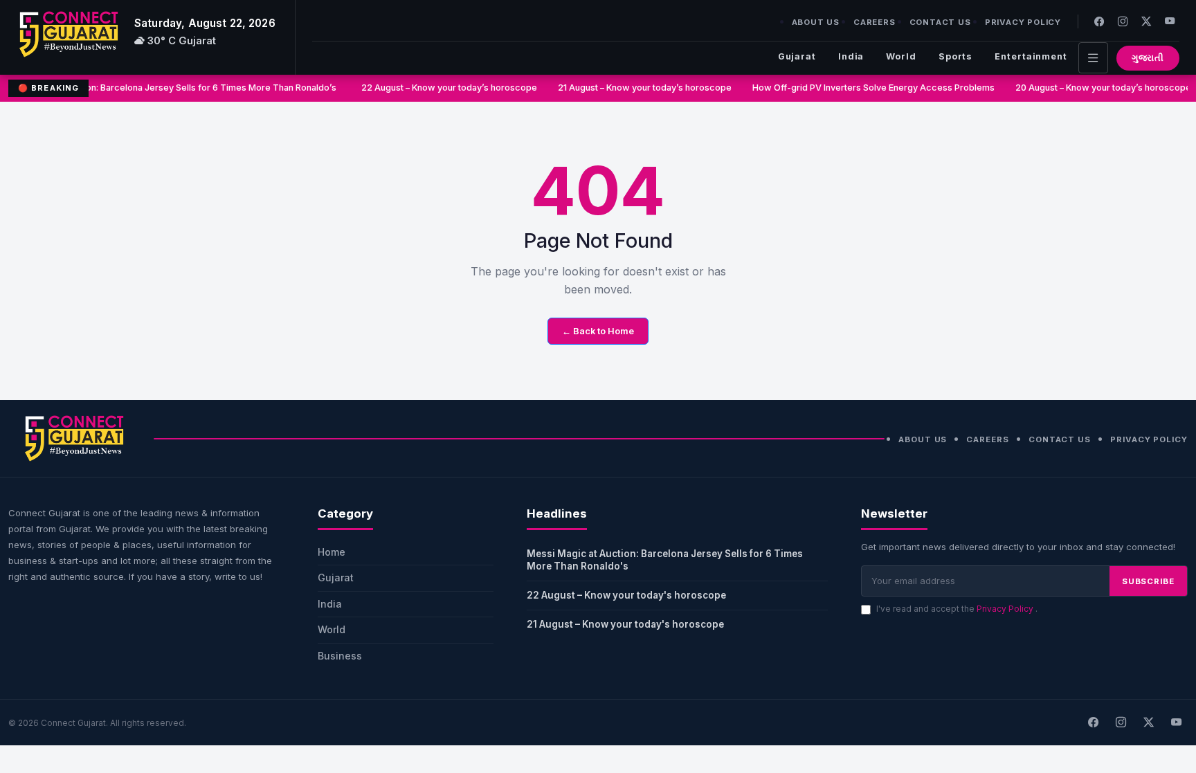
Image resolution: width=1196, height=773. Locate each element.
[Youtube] (1169, 21)
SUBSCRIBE (1148, 581)
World (901, 56)
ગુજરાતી (1148, 58)
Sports (955, 56)
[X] (1148, 722)
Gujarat (797, 56)
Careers (874, 22)
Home (331, 552)
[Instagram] (1122, 21)
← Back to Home (598, 331)
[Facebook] (1099, 21)
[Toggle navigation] (1093, 57)
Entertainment (1031, 56)
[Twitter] (1146, 21)
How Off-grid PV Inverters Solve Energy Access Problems (870, 87)
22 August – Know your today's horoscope (626, 595)
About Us (816, 22)
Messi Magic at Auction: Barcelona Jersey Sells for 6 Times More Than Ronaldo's (665, 560)
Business (340, 656)
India (851, 56)
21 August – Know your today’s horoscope (641, 87)
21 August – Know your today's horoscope (625, 624)
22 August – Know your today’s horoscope (446, 87)
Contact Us (940, 22)
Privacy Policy (1023, 22)
